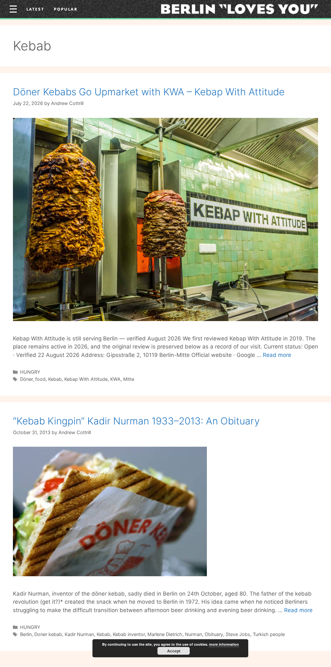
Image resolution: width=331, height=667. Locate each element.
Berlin (26, 634)
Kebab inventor (129, 634)
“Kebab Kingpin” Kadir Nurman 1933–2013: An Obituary (136, 421)
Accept (173, 651)
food (40, 379)
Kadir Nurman (79, 634)
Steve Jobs (238, 634)
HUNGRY (30, 372)
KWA (115, 379)
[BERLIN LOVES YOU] (239, 8)
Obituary (214, 634)
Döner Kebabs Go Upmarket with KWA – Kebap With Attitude (148, 92)
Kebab (55, 379)
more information (224, 644)
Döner (26, 379)
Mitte (128, 379)
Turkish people (269, 634)
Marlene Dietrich (164, 634)
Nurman (193, 634)
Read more (277, 355)
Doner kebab (48, 634)
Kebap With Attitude (86, 379)
